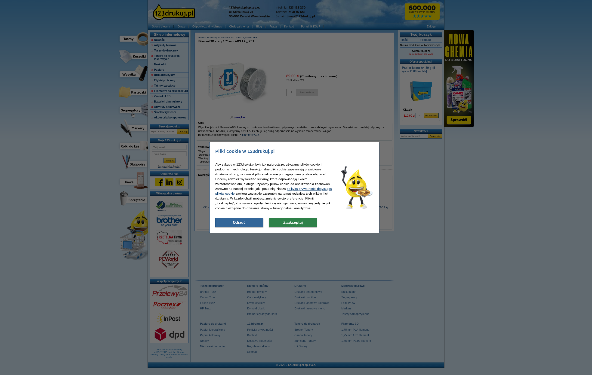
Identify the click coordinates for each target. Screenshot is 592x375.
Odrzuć (239, 222)
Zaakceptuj (293, 222)
